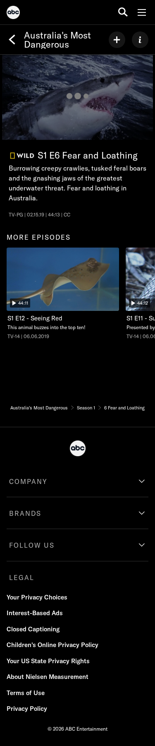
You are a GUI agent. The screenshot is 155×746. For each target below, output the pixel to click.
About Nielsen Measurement (47, 677)
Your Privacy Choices (37, 597)
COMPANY (28, 481)
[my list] (117, 39)
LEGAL (21, 577)
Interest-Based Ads (35, 613)
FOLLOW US (32, 545)
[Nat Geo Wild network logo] (22, 156)
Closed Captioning (33, 629)
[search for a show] (123, 12)
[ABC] (13, 14)
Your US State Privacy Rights (48, 661)
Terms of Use (26, 693)
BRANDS (25, 513)
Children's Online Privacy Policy (52, 645)
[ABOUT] (140, 39)
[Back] (12, 40)
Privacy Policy (27, 708)
